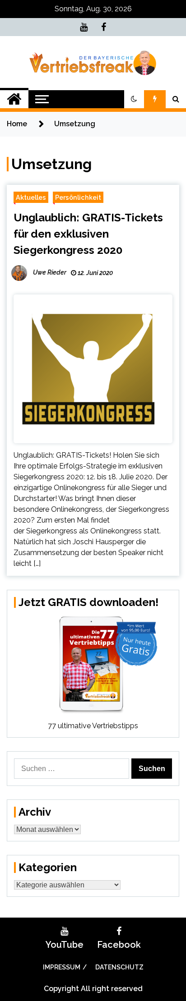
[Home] (14, 99)
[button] (134, 99)
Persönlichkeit (78, 197)
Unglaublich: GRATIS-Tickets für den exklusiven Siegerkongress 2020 (88, 234)
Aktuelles (31, 197)
